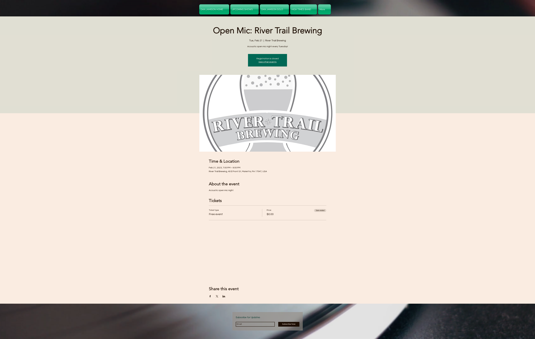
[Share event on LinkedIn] (223, 296)
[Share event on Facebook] (210, 296)
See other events (268, 62)
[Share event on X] (217, 296)
